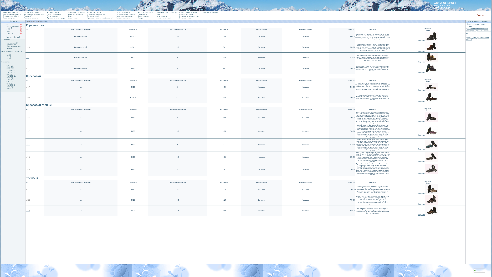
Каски (70, 16)
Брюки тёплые (73, 18)
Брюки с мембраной (164, 18)
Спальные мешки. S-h (123, 12)
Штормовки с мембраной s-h (34, 14)
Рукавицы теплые (185, 18)
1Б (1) (9, 57)
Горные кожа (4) (12, 43)
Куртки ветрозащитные (32, 12)
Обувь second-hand (33, 21)
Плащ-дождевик (9, 18)
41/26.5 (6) (10, 80)
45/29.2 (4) (10, 87)
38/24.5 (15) (11, 74)
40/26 (9, 32)
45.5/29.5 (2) (11, 85)
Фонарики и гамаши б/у (76, 12)
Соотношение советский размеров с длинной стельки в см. (478, 31)
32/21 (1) (10, 65)
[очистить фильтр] (13, 37)
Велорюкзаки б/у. (53, 12)
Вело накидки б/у (93, 16)
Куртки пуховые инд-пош (12, 14)
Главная (480, 15)
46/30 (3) (10, 89)
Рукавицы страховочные (124, 16)
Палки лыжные (52, 16)
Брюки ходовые (143, 16)
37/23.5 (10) (11, 72)
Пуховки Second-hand (11, 16)
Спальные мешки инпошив (125, 14)
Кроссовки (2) (11, 45)
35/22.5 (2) (10, 67)
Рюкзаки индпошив (31, 18)
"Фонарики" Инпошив (75, 14)
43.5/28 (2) (10, 83)
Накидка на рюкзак (186, 14)
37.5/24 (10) (11, 71)
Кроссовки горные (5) (14, 46)
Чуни (158, 14)
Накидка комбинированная (189, 12)
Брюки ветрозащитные (210, 12)
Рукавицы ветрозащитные (189, 16)
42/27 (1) (10, 81)
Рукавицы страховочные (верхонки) (100, 18)
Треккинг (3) (11, 48)
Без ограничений (13, 26)
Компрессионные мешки (96, 14)
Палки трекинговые (54, 14)
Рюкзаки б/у (28, 16)
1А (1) (9, 55)
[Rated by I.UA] (479, 272)
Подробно (421, 41)
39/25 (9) (10, 78)
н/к (7, 24)
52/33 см (10, 33)
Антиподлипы (162, 16)
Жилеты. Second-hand (146, 12)
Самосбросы (142, 14)
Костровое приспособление (167, 12)
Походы (141, 18)
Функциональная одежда (56, 18)
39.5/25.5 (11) (11, 76)
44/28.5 (9, 28)
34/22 (9, 30)
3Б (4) (9, 59)
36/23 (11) (10, 69)
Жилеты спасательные (95, 12)
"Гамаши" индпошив (123, 18)
